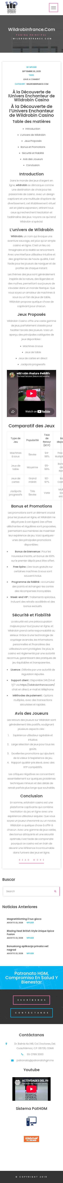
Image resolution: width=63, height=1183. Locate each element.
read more (32, 860)
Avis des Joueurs (33, 159)
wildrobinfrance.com (37, 84)
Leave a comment (31, 79)
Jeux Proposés (33, 141)
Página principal (31, 35)
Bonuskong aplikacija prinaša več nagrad (28, 948)
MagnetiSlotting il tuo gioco (24, 919)
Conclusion (33, 165)
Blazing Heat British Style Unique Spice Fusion (30, 932)
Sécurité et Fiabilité (33, 153)
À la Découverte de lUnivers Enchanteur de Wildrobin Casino (31, 96)
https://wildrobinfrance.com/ (37, 685)
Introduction (33, 129)
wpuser (33, 67)
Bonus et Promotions (33, 147)
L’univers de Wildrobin (33, 135)
